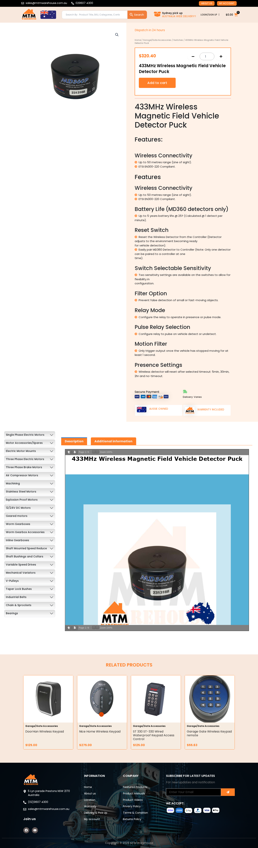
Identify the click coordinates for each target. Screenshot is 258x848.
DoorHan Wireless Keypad (44, 731)
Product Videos (133, 800)
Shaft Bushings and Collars (24, 556)
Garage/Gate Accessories (157, 40)
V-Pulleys (12, 581)
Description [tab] (74, 441)
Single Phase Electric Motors (25, 435)
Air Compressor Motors (22, 475)
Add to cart (157, 82)
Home (138, 40)
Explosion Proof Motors (22, 500)
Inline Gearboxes (17, 540)
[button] (117, 34)
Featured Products (135, 787)
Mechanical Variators (21, 573)
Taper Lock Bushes (19, 589)
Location (89, 800)
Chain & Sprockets (18, 605)
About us (206, 3)
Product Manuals (134, 793)
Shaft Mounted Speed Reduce (26, 548)
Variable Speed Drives (21, 564)
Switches (178, 40)
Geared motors (16, 516)
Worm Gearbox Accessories (25, 532)
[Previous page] (69, 452)
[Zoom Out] (93, 451)
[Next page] (75, 452)
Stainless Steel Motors (21, 491)
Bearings (12, 613)
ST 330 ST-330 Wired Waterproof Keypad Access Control (153, 735)
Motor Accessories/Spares (24, 443)
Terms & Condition (135, 813)
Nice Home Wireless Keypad (100, 731)
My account (226, 3)
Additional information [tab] (113, 441)
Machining (13, 483)
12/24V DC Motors (18, 508)
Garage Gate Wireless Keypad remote (209, 733)
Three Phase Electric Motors (25, 459)
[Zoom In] (97, 451)
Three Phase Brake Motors (24, 467)
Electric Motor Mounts (21, 451)
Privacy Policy (132, 806)
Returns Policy (132, 819)
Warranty (90, 806)
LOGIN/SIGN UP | (210, 14)
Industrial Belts (16, 597)
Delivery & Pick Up (95, 813)
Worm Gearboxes (18, 524)
